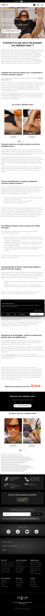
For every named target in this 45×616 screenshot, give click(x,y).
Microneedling (4, 586)
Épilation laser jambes (35, 566)
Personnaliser (22, 314)
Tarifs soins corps (5, 572)
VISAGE (13, 442)
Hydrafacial (3, 582)
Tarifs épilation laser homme (7, 564)
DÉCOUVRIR (13, 137)
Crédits (4, 550)
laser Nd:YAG (33, 162)
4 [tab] (26, 141)
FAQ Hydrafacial (19, 568)
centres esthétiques (11, 354)
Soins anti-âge (19, 580)
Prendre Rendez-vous (23, 405)
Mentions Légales (7, 542)
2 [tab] (21, 141)
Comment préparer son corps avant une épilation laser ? (15, 465)
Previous (4, 124)
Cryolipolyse (4, 580)
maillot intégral (22, 87)
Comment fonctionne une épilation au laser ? (12, 470)
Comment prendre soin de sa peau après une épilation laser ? (17, 467)
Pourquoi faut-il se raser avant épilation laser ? (13, 462)
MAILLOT (13, 133)
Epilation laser (34, 560)
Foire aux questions (21, 560)
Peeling (2, 584)
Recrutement (33, 584)
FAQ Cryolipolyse (20, 570)
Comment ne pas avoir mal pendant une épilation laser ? (24, 40)
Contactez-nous (34, 586)
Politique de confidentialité (9, 546)
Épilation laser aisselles (35, 564)
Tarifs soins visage (5, 570)
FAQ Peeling (19, 564)
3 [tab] (23, 141)
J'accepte (37, 314)
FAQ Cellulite (19, 572)
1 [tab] (19, 141)
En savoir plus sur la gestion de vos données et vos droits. (28, 518)
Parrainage (32, 582)
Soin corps (19, 578)
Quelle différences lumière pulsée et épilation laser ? (14, 469)
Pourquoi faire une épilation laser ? (10, 464)
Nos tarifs (4, 560)
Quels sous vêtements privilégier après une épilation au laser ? (17, 459)
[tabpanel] (13, 125)
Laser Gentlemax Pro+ (35, 573)
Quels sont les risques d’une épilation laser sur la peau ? (16, 457)
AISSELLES (31, 133)
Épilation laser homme (35, 568)
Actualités (32, 580)
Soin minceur (19, 584)
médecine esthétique (14, 93)
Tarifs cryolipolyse (5, 568)
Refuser (8, 314)
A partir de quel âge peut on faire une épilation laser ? (15, 460)
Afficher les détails (38, 310)
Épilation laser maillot (35, 562)
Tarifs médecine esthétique (7, 566)
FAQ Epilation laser (20, 562)
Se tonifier (18, 586)
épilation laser (37, 60)
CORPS (31, 442)
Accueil (13, 40)
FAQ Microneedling (20, 566)
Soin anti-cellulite (20, 582)
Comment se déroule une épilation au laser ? (12, 455)
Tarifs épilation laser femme (7, 562)
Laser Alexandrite (24, 162)
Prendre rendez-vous (12, 31)
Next (40, 124)
